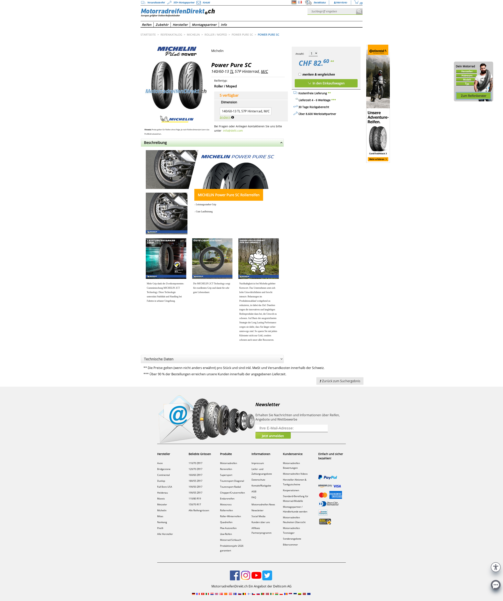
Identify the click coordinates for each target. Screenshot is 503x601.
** (332, 61)
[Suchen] (359, 11)
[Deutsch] (294, 2)
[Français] (300, 2)
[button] (496, 566)
